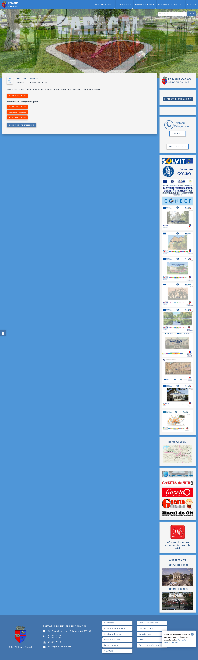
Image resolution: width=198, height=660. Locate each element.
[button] (3, 333)
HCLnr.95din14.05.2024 (17, 117)
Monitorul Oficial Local (171, 5)
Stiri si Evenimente (148, 623)
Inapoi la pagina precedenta (21, 125)
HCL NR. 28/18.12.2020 (17, 107)
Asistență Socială (113, 634)
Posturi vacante (112, 645)
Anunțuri (108, 651)
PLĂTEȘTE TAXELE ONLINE (177, 99)
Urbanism (109, 623)
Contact (191, 5)
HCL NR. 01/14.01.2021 (17, 112)
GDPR (141, 640)
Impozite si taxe (112, 640)
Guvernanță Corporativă (151, 645)
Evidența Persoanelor (115, 628)
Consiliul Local (146, 628)
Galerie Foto (145, 634)
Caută (191, 14)
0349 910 (177, 133)
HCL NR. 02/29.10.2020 (17, 95)
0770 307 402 (177, 146)
